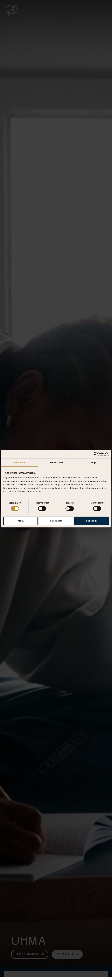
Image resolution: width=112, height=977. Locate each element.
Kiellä (20, 520)
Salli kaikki (91, 520)
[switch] (42, 508)
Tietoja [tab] (92, 462)
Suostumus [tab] (19, 462)
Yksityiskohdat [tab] (56, 462)
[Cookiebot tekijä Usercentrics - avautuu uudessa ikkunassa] (96, 454)
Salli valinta (56, 520)
